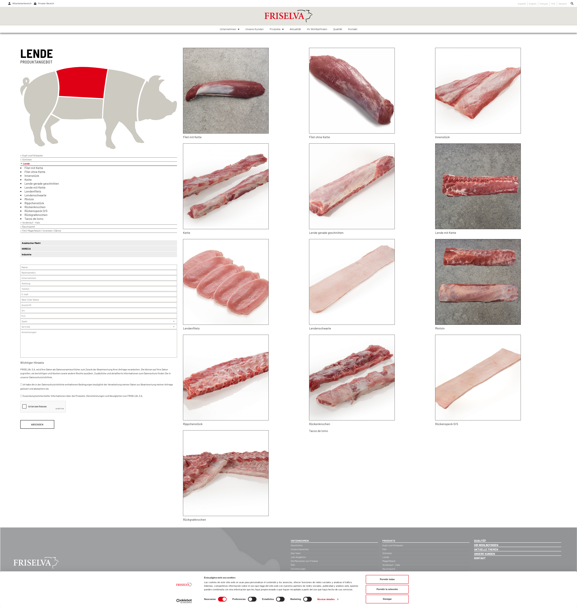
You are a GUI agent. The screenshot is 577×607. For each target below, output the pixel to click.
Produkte (275, 29)
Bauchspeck (28, 226)
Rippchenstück (34, 203)
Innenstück (31, 175)
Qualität (337, 29)
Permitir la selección (387, 589)
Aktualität (295, 29)
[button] (571, 3)
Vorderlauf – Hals (31, 222)
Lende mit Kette (35, 187)
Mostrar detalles (326, 599)
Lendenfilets (32, 191)
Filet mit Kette (33, 168)
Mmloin (29, 199)
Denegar (387, 599)
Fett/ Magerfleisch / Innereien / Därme (41, 230)
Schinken (27, 159)
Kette (28, 179)
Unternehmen (228, 29)
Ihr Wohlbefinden (317, 29)
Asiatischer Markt (31, 242)
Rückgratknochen (35, 215)
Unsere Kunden (254, 29)
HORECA (26, 248)
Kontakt (352, 29)
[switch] (252, 599)
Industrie (26, 254)
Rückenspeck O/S (35, 211)
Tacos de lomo (33, 218)
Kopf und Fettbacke (32, 155)
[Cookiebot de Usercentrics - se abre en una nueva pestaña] (184, 601)
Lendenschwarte (35, 195)
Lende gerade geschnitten (41, 183)
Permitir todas (387, 579)
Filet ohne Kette (34, 172)
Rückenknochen (35, 207)
